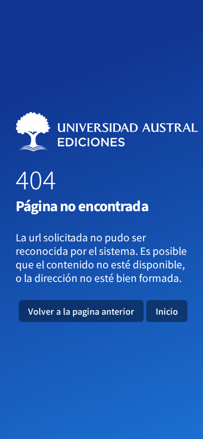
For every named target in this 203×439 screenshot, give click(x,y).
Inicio (167, 311)
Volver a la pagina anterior (81, 311)
